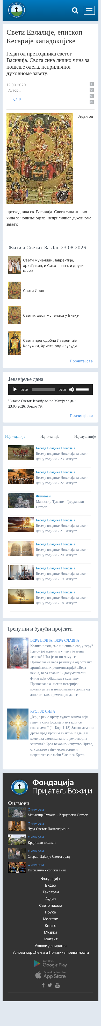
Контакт (50, 939)
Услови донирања (51, 945)
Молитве (50, 919)
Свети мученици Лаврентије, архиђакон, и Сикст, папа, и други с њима (54, 265)
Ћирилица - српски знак (47, 870)
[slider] (83, 389)
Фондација (50, 878)
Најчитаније (49, 437)
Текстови (50, 892)
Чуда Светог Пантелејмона (48, 829)
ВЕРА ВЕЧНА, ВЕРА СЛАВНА (54, 640)
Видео (50, 885)
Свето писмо (50, 905)
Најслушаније (85, 437)
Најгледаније (15, 437)
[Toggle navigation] (89, 10)
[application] (50, 389)
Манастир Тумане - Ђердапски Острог (58, 815)
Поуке (50, 912)
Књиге (50, 925)
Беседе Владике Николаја (55, 448)
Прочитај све (81, 361)
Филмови (43, 496)
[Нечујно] (71, 389)
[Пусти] (15, 389)
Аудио (50, 898)
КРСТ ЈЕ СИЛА (42, 711)
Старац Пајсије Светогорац (49, 856)
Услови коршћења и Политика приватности (50, 952)
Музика (50, 932)
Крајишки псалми (42, 843)
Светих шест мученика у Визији (51, 315)
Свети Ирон (33, 290)
